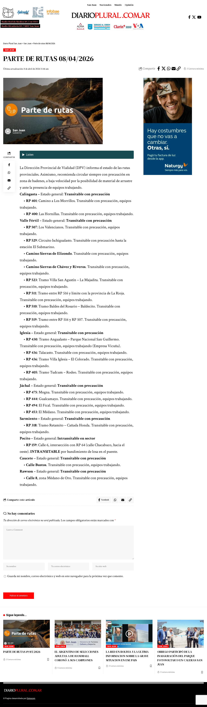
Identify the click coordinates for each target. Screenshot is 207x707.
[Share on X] (163, 68)
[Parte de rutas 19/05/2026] (26, 634)
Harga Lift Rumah (81, 698)
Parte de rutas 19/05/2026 (21, 652)
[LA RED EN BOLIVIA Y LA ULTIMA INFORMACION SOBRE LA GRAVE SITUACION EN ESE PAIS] (129, 634)
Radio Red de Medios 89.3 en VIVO (20, 21)
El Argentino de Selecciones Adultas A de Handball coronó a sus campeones (76, 656)
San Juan (91, 4)
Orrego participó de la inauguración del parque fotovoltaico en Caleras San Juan (179, 658)
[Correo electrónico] (173, 68)
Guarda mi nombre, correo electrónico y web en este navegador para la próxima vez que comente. (65, 576)
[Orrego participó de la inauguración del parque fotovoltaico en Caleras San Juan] (180, 634)
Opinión (129, 4)
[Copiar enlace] (178, 68)
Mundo (118, 4)
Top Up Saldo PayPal (45, 698)
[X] (193, 17)
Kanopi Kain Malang (64, 698)
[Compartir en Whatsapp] (168, 68)
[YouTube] (199, 17)
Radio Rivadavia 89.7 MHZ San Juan (20, 26)
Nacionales (105, 4)
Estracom (31, 698)
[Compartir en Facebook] (158, 68)
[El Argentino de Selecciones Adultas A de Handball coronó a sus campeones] (78, 634)
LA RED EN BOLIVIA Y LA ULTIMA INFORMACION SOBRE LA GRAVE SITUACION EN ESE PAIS (127, 656)
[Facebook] (189, 17)
